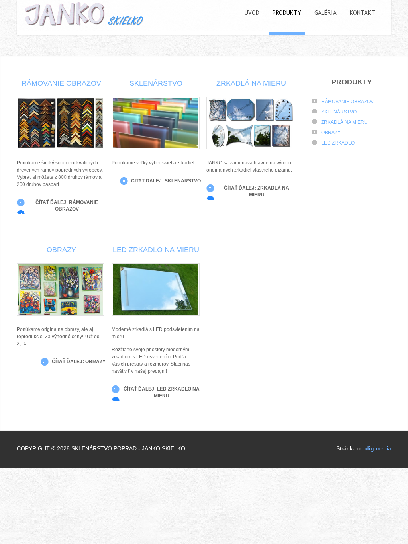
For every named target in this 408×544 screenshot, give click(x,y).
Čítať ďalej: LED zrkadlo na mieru (162, 392)
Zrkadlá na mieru (251, 83)
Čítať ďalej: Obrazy (79, 361)
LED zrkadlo (338, 143)
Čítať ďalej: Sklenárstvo (166, 181)
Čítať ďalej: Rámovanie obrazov (66, 206)
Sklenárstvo (155, 83)
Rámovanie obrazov (61, 83)
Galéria (325, 12)
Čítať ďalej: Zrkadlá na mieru (256, 191)
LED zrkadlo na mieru (156, 250)
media (378, 448)
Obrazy (61, 250)
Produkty (287, 12)
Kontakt (362, 12)
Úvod (252, 12)
